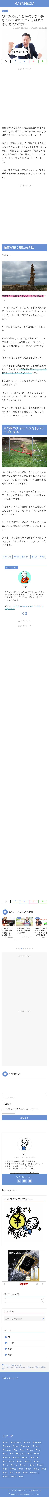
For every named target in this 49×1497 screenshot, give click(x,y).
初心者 (29, 1469)
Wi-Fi (37, 1454)
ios (16, 1450)
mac (6, 1454)
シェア (29, 1461)
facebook (7, 1446)
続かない (26, 557)
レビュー (24, 1465)
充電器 (14, 1469)
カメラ (20, 1461)
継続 (17, 557)
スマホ (11, 1343)
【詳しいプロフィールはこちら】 (24, 1173)
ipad (23, 1450)
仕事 (32, 1465)
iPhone (31, 1450)
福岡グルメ (35, 1472)
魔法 (43, 557)
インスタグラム (9, 1461)
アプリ (26, 1457)
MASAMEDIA (24, 3)
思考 (44, 1469)
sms (30, 1454)
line (39, 1450)
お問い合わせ (34, 1490)
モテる (15, 1465)
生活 (10, 1349)
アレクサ (35, 1457)
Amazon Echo (17, 1442)
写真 (21, 1469)
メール (7, 1465)
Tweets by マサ (9, 1190)
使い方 (41, 1465)
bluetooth (38, 1442)
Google (36, 1446)
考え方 (5, 11)
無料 (19, 1472)
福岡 (26, 1472)
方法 (6, 1472)
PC (9, 1337)
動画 (37, 1469)
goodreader (26, 1446)
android (28, 1442)
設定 (14, 1476)
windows (7, 1457)
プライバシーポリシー (18, 1490)
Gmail (16, 1446)
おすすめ (17, 1457)
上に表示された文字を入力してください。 (22, 1109)
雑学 (10, 1355)
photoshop (21, 1454)
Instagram (8, 1450)
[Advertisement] (24, 96)
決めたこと (7, 557)
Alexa (6, 1442)
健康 (6, 1469)
